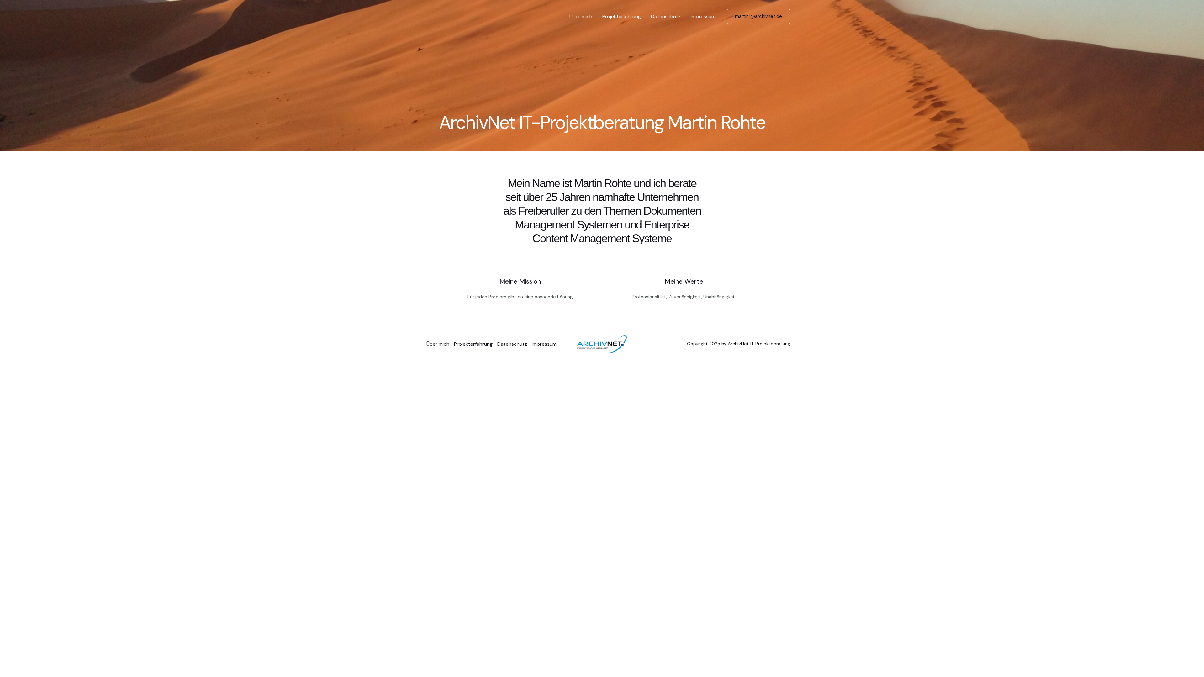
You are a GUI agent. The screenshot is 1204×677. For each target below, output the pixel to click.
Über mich (580, 16)
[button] (758, 16)
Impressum (703, 16)
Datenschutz (666, 16)
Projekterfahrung (621, 16)
